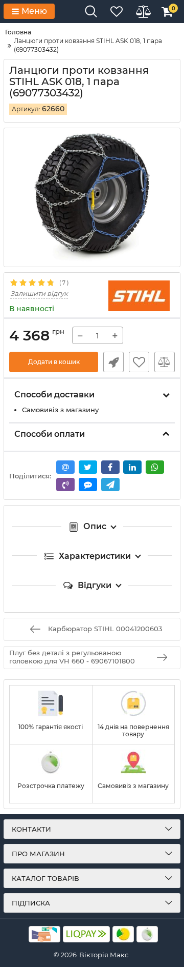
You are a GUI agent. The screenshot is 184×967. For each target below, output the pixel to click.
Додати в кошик (54, 362)
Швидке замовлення (113, 362)
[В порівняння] (164, 362)
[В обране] (139, 362)
